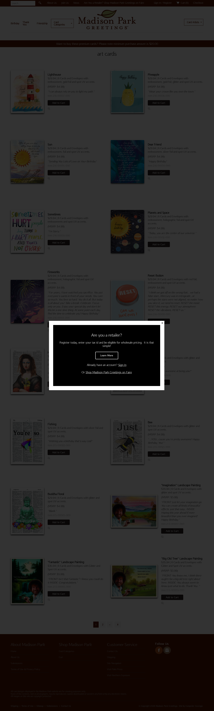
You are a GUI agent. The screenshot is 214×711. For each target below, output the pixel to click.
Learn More (106, 355)
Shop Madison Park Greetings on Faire (109, 372)
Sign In (122, 365)
